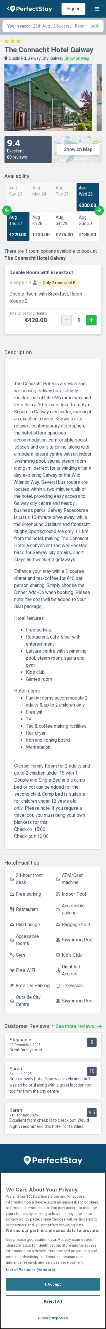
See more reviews (75, 1026)
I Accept (53, 1284)
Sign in (73, 8)
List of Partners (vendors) (30, 1269)
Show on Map (78, 149)
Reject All (53, 1301)
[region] (53, 1250)
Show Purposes (53, 1318)
